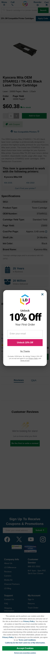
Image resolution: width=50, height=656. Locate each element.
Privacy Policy (29, 621)
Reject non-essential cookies (25, 653)
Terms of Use (24, 360)
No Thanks (25, 351)
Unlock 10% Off (25, 342)
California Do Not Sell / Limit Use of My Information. (25, 643)
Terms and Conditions (27, 640)
